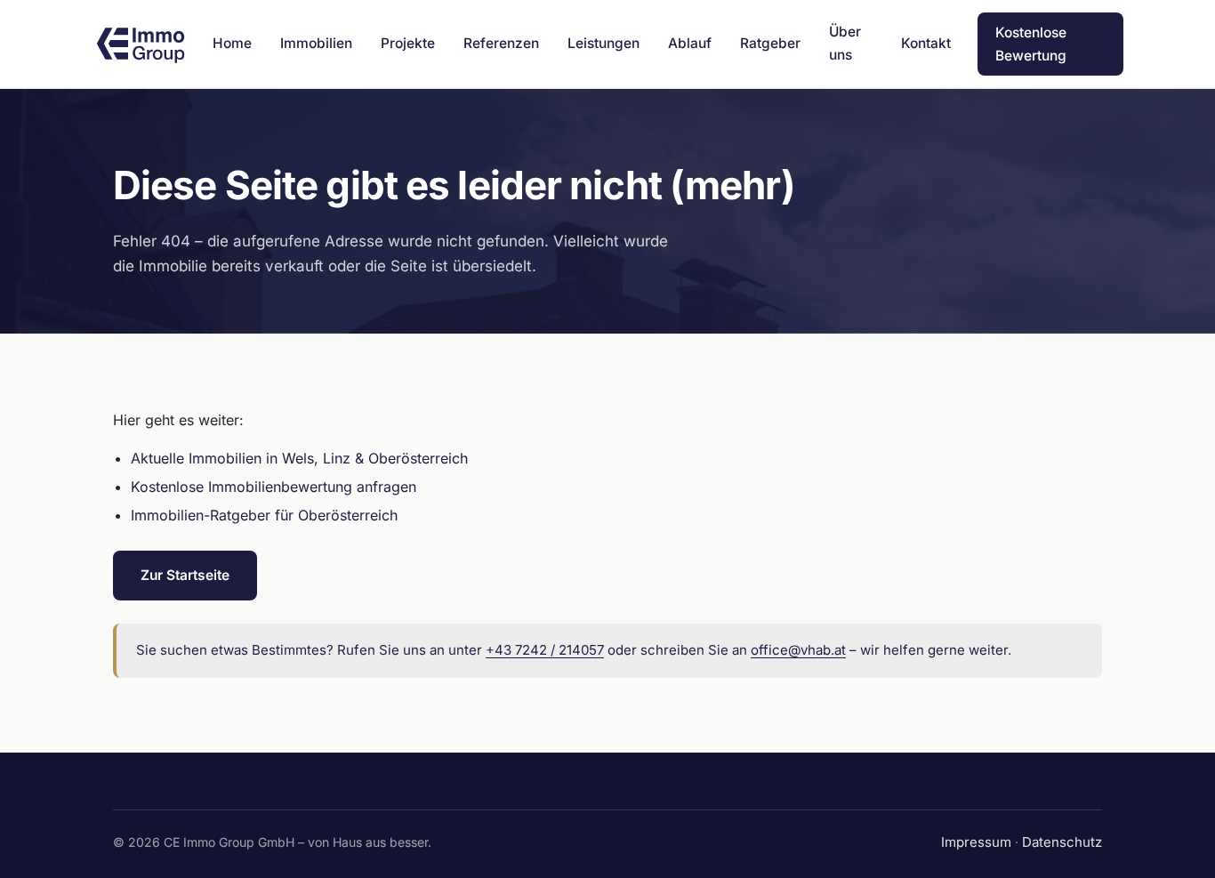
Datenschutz (1062, 842)
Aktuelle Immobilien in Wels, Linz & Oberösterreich (299, 458)
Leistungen (603, 43)
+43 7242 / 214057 (545, 649)
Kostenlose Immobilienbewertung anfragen (273, 486)
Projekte (408, 43)
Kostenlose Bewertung (1030, 44)
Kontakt (926, 43)
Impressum (976, 842)
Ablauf (690, 43)
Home (232, 43)
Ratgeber (770, 43)
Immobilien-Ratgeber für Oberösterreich (264, 515)
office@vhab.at (798, 649)
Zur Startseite (185, 575)
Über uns (845, 43)
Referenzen (501, 43)
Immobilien (316, 43)
